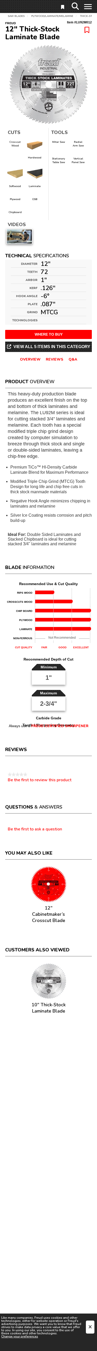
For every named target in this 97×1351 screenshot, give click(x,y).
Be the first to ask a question (35, 829)
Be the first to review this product (39, 780)
